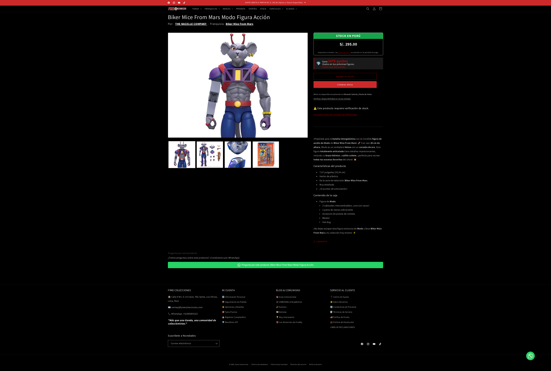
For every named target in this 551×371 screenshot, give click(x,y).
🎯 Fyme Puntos (229, 312)
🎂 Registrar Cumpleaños (234, 317)
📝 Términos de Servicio (341, 312)
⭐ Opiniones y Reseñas (233, 307)
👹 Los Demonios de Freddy (289, 322)
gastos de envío (344, 52)
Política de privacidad (279, 364)
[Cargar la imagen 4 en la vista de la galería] (266, 154)
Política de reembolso (260, 364)
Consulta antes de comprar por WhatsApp (335, 114)
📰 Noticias (281, 312)
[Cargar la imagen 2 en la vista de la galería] (210, 154)
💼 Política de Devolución (342, 322)
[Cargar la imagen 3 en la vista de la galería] (238, 154)
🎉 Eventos (281, 307)
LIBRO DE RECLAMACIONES (342, 327)
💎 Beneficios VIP (230, 322)
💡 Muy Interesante (285, 317)
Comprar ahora (345, 84)
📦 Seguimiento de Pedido (234, 301)
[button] (197, 9)
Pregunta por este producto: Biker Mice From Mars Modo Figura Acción (278, 265)
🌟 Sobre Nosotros (339, 301)
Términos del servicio (298, 364)
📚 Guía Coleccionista (286, 296)
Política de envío (315, 364)
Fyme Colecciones (241, 364)
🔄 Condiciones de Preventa (343, 307)
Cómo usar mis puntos (334, 66)
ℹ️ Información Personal (233, 296)
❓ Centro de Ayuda (339, 296)
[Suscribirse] (216, 343)
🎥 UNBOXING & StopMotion (289, 301)
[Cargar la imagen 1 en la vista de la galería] (182, 154)
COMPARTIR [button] (321, 241)
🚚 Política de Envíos (340, 317)
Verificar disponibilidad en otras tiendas (332, 98)
